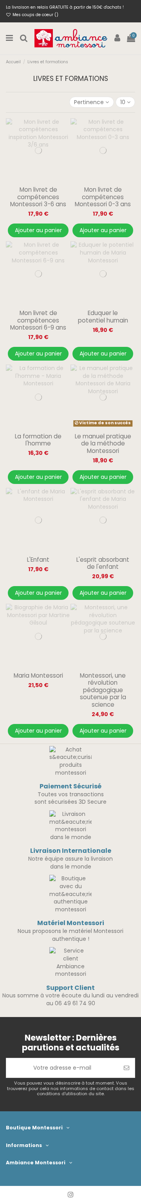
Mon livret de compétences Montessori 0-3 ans (103, 196)
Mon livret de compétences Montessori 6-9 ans (38, 320)
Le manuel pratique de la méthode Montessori (103, 443)
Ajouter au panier (38, 230)
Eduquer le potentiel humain (103, 316)
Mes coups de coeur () (34, 15)
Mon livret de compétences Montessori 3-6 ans (38, 196)
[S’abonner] (126, 1068)
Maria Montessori (38, 675)
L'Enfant (38, 559)
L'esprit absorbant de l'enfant (102, 563)
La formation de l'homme (38, 439)
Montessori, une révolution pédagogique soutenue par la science (103, 690)
